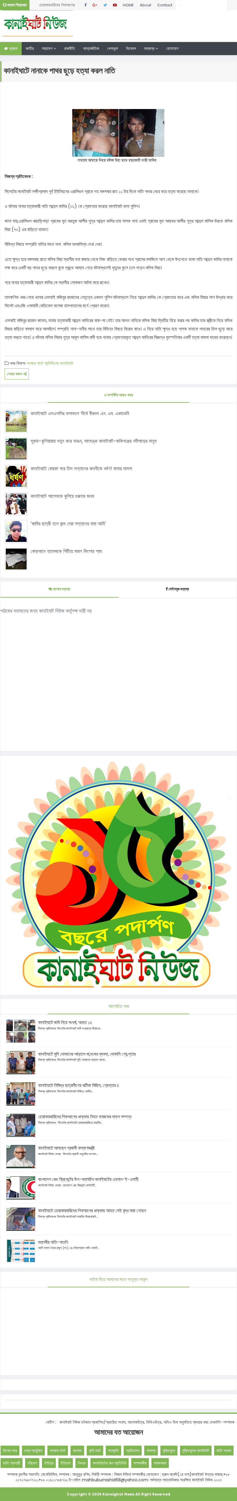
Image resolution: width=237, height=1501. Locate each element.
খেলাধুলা (112, 48)
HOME (128, 5)
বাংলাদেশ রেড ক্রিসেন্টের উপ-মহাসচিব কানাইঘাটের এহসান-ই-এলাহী (88, 1179)
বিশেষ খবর (10, 1450)
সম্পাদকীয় (140, 1463)
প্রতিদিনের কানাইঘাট (58, 363)
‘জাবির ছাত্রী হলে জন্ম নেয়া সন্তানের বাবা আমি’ (68, 523)
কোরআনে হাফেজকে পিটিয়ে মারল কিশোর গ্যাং (66, 551)
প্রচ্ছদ (13, 48)
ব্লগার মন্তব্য (61, 589)
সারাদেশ (47, 48)
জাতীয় (30, 48)
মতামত (77, 1450)
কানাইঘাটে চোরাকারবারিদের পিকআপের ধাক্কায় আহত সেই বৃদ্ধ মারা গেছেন (92, 1210)
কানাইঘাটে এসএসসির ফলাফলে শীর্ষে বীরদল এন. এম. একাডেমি (80, 413)
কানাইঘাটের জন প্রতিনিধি (109, 1463)
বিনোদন (131, 48)
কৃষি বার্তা (95, 1450)
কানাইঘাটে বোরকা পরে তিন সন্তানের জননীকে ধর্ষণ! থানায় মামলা (81, 468)
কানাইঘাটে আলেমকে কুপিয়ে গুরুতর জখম (62, 496)
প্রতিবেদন (132, 1450)
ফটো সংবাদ (223, 1450)
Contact (164, 5)
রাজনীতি (69, 48)
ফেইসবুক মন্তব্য (179, 589)
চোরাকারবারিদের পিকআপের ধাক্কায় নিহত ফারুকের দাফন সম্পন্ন (57, 6)
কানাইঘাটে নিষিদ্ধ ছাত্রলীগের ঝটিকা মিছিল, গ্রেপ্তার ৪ (78, 1085)
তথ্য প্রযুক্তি (33, 1450)
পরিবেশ (32, 1463)
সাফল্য (151, 1450)
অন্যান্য (149, 48)
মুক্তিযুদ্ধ (169, 1450)
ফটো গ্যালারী (11, 1463)
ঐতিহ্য (48, 1463)
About (145, 5)
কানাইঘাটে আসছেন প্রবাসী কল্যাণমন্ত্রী (66, 1148)
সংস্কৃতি (113, 1450)
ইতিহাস (66, 1463)
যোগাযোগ (172, 48)
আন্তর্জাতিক (91, 48)
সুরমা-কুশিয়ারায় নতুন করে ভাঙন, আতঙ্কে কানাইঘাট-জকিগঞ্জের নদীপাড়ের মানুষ (94, 441)
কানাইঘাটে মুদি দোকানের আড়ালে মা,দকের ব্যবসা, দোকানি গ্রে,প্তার (87, 1054)
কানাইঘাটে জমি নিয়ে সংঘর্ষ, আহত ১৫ (65, 1022)
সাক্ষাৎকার (160, 1463)
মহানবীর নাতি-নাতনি (53, 1242)
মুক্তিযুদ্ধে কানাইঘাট (195, 1450)
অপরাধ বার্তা (35, 363)
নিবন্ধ (82, 1463)
